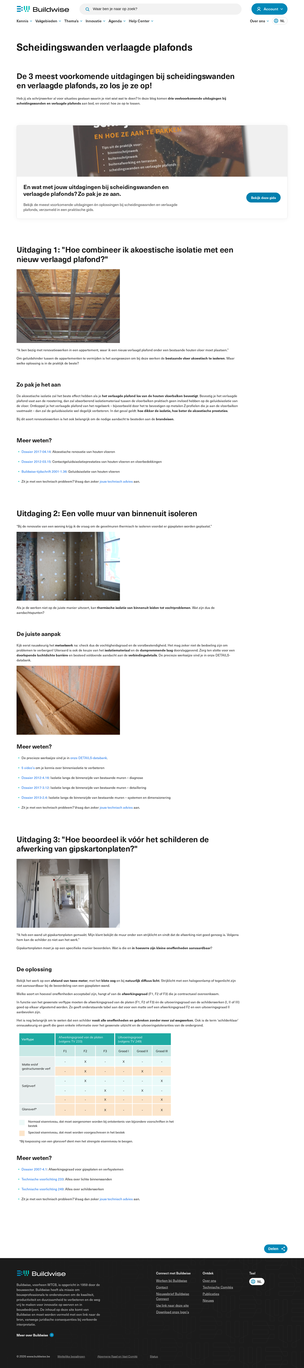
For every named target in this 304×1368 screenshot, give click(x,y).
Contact (162, 1287)
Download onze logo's (172, 1311)
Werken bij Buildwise (171, 1280)
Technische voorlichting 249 (42, 1188)
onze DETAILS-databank (88, 757)
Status (154, 1356)
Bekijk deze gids (263, 197)
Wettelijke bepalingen (71, 1356)
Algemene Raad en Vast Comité (117, 1356)
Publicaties (211, 1293)
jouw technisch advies (116, 481)
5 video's (28, 767)
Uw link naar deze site (172, 1305)
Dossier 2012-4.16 (35, 777)
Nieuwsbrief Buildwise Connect (172, 1296)
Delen (273, 1249)
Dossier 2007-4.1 (34, 1169)
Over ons (209, 1280)
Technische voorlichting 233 (42, 1178)
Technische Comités (218, 1287)
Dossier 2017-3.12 (35, 787)
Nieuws (208, 1300)
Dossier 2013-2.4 (34, 797)
